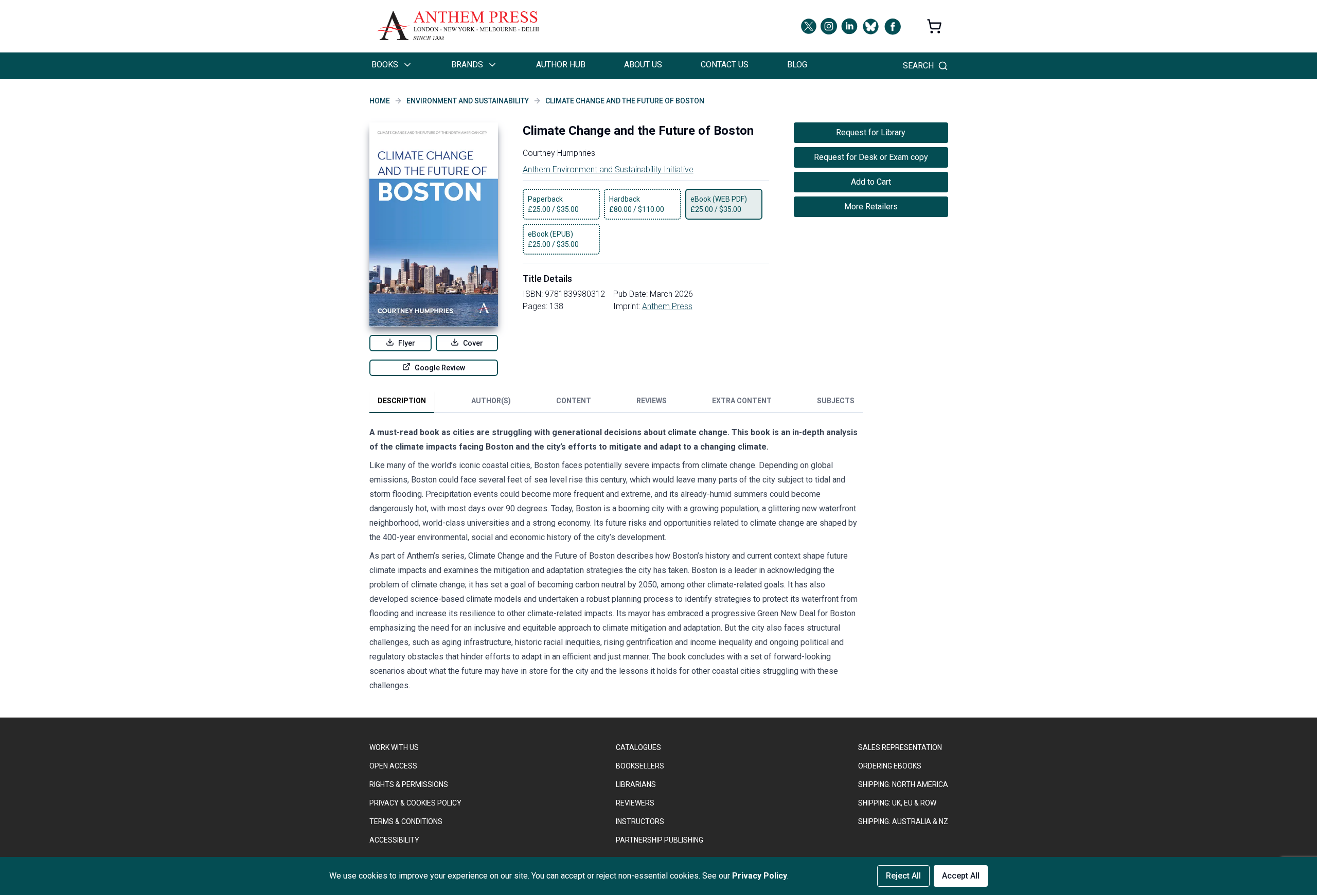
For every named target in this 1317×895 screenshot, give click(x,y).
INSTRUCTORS (640, 821)
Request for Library (870, 132)
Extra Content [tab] (742, 401)
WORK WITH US (394, 747)
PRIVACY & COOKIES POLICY (415, 803)
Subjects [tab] (836, 401)
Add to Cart (871, 182)
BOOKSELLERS (640, 766)
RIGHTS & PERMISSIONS (408, 784)
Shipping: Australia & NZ (903, 821)
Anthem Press (667, 306)
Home (379, 101)
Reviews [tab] (651, 401)
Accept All (961, 876)
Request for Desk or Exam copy (871, 157)
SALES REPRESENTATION (900, 747)
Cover (473, 343)
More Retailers (871, 206)
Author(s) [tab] (491, 401)
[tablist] (616, 402)
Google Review (440, 368)
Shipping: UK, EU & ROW (897, 803)
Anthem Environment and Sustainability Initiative (608, 169)
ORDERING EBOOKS (889, 766)
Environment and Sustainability (467, 101)
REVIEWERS (635, 803)
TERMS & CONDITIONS (405, 821)
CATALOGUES (638, 747)
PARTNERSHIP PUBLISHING (659, 840)
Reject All (903, 876)
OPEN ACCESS (393, 766)
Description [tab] (402, 401)
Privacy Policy (759, 876)
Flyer (406, 343)
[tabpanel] (616, 561)
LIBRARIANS (636, 784)
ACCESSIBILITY (394, 840)
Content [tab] (573, 401)
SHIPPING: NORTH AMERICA (903, 784)
